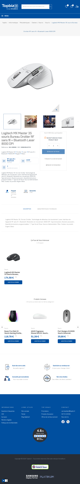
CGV (2, 414)
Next (78, 122)
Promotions (45, 411)
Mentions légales (6, 420)
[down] (57, 145)
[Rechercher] (50, 6)
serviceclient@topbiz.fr (68, 411)
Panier (23, 414)
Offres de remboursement (49, 417)
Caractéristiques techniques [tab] (47, 209)
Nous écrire (65, 417)
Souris (6, 269)
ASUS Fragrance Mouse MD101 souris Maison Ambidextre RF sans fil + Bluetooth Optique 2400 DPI (40, 333)
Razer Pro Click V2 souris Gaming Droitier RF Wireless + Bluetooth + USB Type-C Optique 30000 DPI (13, 333)
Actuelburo (61, 459)
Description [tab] (27, 209)
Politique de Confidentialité (9, 423)
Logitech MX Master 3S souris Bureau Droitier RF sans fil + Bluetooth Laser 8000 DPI (13, 274)
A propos (4, 417)
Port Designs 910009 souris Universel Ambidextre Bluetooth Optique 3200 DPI (66, 333)
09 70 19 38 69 (65, 414)
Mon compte (25, 411)
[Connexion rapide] (77, 7)
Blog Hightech (25, 417)
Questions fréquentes (8, 411)
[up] (49, 145)
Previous (2, 122)
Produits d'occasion (47, 414)
